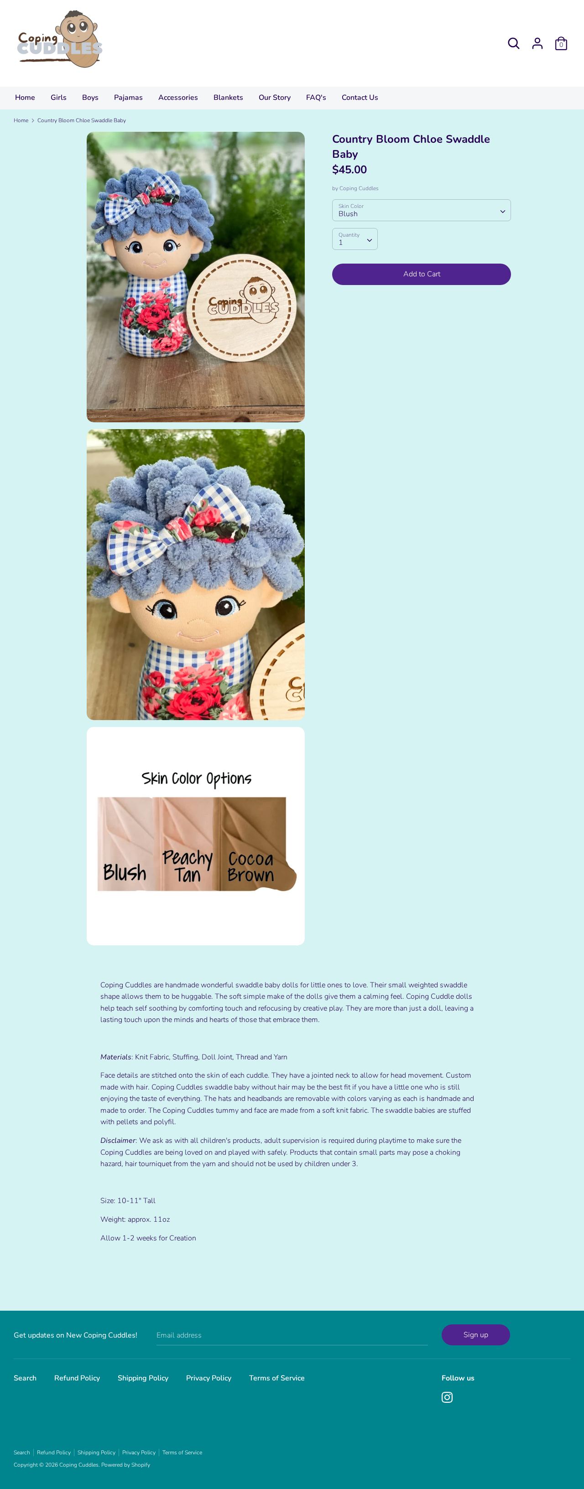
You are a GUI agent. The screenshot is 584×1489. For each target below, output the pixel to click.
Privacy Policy (208, 1378)
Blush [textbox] (348, 214)
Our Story (275, 98)
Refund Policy (77, 1378)
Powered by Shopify (125, 1464)
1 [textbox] (341, 243)
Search (25, 1378)
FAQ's (316, 98)
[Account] (537, 40)
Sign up (476, 1335)
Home (25, 98)
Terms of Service (277, 1378)
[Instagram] (447, 1397)
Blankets (228, 98)
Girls (59, 98)
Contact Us (360, 98)
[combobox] (421, 210)
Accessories (178, 98)
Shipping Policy (143, 1378)
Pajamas (128, 98)
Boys (90, 98)
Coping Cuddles (359, 188)
